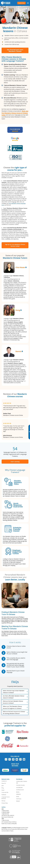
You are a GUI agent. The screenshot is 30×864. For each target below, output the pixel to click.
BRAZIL (17, 792)
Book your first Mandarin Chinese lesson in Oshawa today (15, 113)
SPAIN (17, 796)
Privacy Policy (5, 803)
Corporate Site (5, 792)
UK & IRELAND (19, 787)
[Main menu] (28, 3)
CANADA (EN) (19, 781)
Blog (3, 788)
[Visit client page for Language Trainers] (15, 851)
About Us (4, 783)
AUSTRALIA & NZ (20, 790)
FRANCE (18, 801)
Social (3, 790)
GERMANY (18, 794)
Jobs (3, 785)
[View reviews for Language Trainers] (15, 857)
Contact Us (4, 781)
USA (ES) (22, 785)
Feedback (4, 794)
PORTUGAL (18, 799)
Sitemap (3, 800)
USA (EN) (18, 785)
